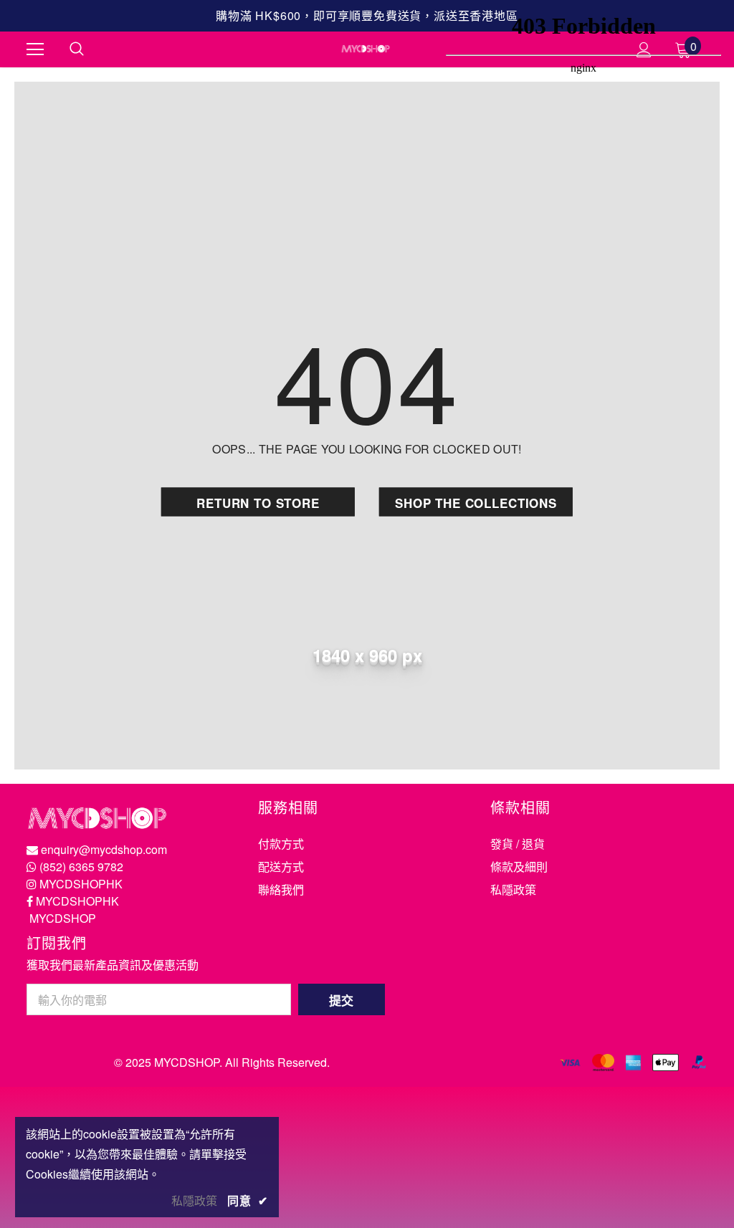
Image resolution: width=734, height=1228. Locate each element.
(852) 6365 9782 (81, 866)
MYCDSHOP (62, 918)
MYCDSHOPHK (81, 884)
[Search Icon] (77, 49)
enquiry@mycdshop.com (104, 849)
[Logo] (365, 49)
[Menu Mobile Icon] (35, 49)
